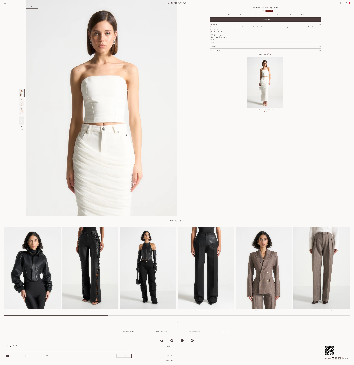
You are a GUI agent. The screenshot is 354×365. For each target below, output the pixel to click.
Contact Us (169, 360)
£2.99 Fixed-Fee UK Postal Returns (226, 332)
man (30, 355)
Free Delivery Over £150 (129, 331)
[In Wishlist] (318, 19)
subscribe (124, 356)
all (47, 355)
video (31, 6)
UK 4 (229, 14)
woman (12, 355)
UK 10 (265, 14)
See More (212, 42)
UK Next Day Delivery (161, 331)
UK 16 (302, 14)
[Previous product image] (22, 87)
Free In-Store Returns (194, 331)
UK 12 (277, 14)
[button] (22, 93)
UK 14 (290, 14)
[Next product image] (22, 126)
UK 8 (253, 14)
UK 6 (241, 14)
